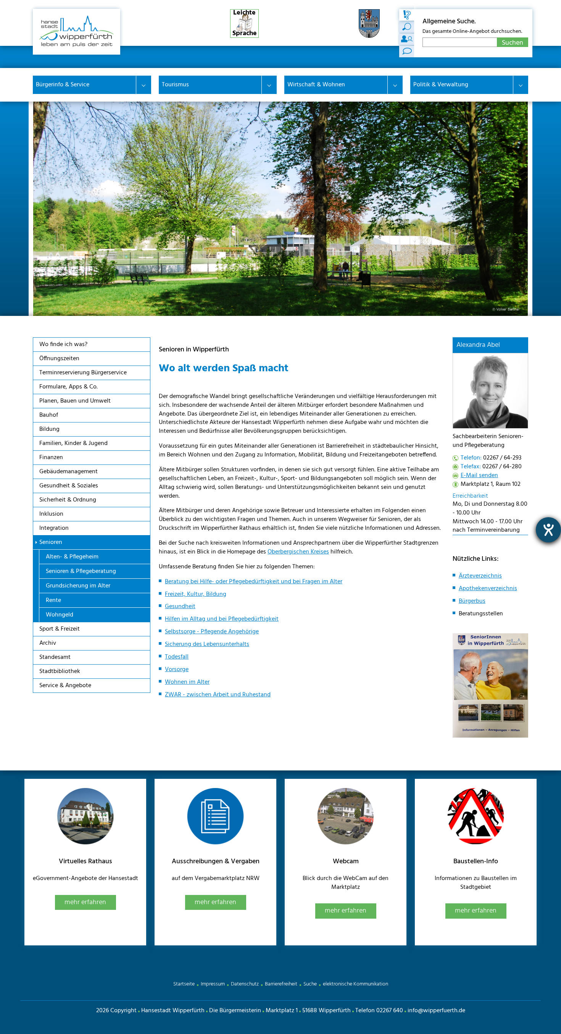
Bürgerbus (472, 601)
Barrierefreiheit (281, 984)
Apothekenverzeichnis (488, 589)
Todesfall (177, 657)
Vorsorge (177, 670)
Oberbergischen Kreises (298, 552)
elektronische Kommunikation (355, 984)
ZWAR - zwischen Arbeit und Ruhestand (218, 695)
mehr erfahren (85, 902)
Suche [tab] (406, 15)
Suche (310, 984)
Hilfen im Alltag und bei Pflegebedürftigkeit (222, 619)
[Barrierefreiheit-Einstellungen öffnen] (548, 529)
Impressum (213, 984)
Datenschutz (245, 984)
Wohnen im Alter (187, 682)
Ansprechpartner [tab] (406, 39)
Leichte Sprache (244, 23)
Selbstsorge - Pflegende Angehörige (212, 632)
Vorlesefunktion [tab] (406, 51)
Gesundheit (180, 607)
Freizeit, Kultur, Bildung (195, 594)
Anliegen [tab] (406, 27)
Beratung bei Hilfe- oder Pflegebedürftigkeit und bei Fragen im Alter (253, 582)
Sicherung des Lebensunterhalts (207, 644)
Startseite (184, 984)
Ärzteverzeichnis (480, 576)
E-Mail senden (479, 476)
